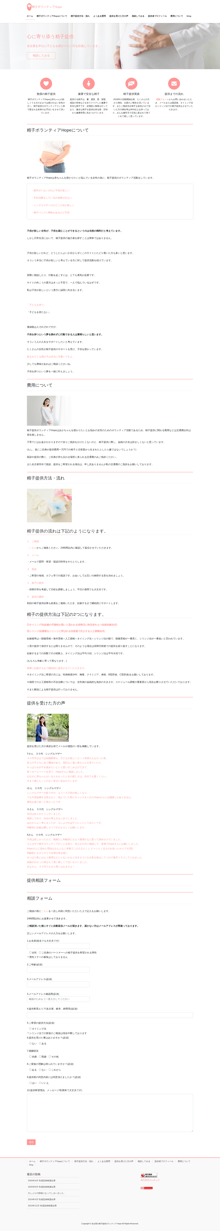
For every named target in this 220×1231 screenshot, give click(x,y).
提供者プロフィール (164, 1161)
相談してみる (41, 55)
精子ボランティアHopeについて (55, 1161)
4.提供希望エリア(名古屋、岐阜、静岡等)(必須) (52, 1008)
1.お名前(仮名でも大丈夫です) (43, 941)
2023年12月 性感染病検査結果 (42, 1205)
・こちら (32, 548)
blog (31, 1165)
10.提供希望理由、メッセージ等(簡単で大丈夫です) (54, 1090)
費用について (184, 1161)
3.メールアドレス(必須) (39, 979)
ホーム (32, 1161)
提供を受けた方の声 (123, 1161)
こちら (44, 911)
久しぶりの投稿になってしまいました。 (47, 1193)
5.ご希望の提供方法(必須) (40, 1023)
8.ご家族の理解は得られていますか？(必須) (50, 1064)
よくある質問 (104, 1161)
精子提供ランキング (150, 1180)
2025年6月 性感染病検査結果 (42, 1187)
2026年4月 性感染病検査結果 (42, 1180)
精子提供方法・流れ (83, 1161)
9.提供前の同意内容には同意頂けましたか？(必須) (54, 1077)
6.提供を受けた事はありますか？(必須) (48, 1037)
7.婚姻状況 (32, 1051)
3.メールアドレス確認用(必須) (43, 994)
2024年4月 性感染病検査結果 (42, 1199)
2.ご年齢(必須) (34, 964)
